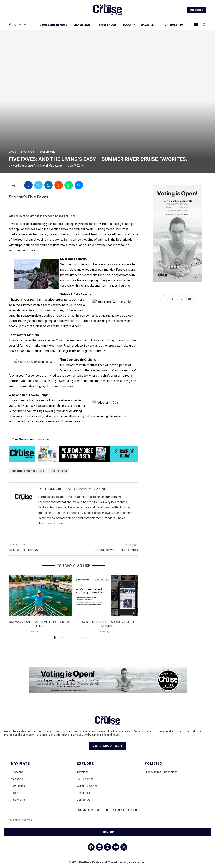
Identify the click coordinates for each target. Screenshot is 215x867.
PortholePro (18, 799)
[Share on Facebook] (28, 185)
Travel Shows (107, 24)
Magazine (17, 779)
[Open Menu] (196, 24)
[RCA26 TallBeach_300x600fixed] (177, 187)
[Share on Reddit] (58, 185)
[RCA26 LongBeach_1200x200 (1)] (108, 668)
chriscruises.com (38, 439)
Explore (85, 763)
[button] (14, 606)
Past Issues (18, 785)
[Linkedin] (25, 24)
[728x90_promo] (73, 448)
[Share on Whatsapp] (68, 185)
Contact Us (83, 799)
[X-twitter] (123, 847)
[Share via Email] (79, 185)
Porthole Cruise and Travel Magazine (37, 165)
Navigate (20, 763)
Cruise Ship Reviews (53, 24)
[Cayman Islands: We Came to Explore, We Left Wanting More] (40, 595)
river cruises (59, 470)
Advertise (82, 772)
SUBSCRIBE (196, 10)
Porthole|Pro (173, 24)
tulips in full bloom (26, 245)
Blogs (127, 24)
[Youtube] (115, 847)
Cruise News (82, 24)
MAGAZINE (147, 24)
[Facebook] (10, 24)
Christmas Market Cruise (27, 470)
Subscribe (17, 772)
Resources (83, 792)
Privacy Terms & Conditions (161, 772)
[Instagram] (19, 24)
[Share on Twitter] (38, 185)
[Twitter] (14, 24)
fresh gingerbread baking (107, 234)
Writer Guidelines (87, 785)
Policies (153, 763)
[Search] (204, 24)
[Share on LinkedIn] (48, 185)
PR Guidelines (85, 779)
